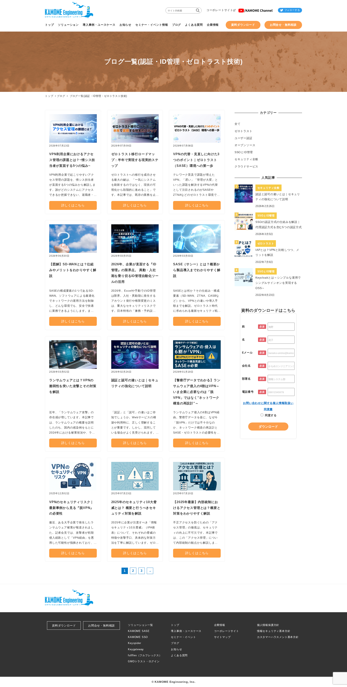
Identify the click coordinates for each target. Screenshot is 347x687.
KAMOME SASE (139, 631)
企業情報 (219, 625)
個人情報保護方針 (268, 625)
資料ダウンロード (64, 625)
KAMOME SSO (138, 637)
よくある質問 (179, 655)
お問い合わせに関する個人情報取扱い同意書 (268, 406)
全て (238, 123)
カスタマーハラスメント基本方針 (278, 637)
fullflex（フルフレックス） (145, 655)
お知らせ (176, 649)
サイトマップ (222, 637)
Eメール (247, 352)
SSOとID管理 (244, 152)
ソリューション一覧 (140, 625)
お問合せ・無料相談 (101, 625)
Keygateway (136, 649)
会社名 (246, 365)
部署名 (246, 378)
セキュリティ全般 (246, 159)
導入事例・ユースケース (186, 631)
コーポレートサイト (226, 631)
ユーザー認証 (243, 138)
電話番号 (248, 391)
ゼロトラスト (243, 131)
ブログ (61, 95)
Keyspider (134, 643)
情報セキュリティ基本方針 (273, 631)
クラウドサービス (246, 166)
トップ (175, 625)
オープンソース (245, 145)
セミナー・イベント (183, 637)
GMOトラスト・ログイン (144, 661)
